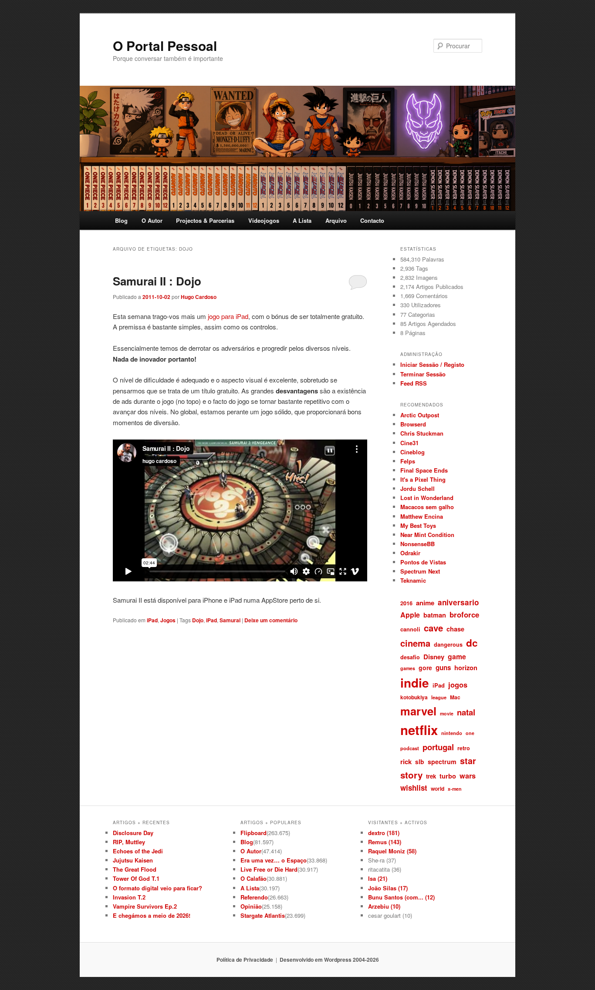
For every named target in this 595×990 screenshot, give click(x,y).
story (411, 775)
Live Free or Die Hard (269, 869)
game (457, 656)
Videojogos (263, 220)
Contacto (372, 220)
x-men (455, 788)
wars (468, 776)
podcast (409, 748)
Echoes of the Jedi (138, 851)
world (437, 788)
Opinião (251, 906)
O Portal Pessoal (165, 45)
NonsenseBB (417, 544)
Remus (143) (384, 842)
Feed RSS (413, 383)
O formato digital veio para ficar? (157, 888)
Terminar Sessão (423, 374)
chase (455, 628)
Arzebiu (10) (384, 906)
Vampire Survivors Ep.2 (145, 906)
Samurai (230, 620)
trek (431, 776)
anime (425, 602)
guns (443, 667)
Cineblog (412, 452)
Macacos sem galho (427, 507)
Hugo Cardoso (198, 297)
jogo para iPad (227, 316)
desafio (410, 657)
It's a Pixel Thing (423, 479)
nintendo (451, 732)
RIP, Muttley (129, 842)
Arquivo (336, 220)
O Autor (152, 220)
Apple (410, 615)
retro (463, 748)
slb (419, 761)
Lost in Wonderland (426, 497)
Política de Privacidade (244, 959)
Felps (407, 461)
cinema (415, 643)
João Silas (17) (388, 888)
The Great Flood (134, 869)
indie (414, 682)
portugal (438, 747)
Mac (455, 697)
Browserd (413, 424)
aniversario (458, 602)
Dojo (197, 620)
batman (434, 615)
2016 (406, 603)
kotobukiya (414, 697)
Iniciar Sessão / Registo (432, 364)
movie (446, 713)
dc (472, 643)
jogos (457, 684)
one (470, 733)
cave (433, 627)
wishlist (413, 787)
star (468, 761)
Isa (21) (377, 878)
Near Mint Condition (427, 534)
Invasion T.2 (129, 897)
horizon (465, 667)
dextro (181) (383, 833)
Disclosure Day (133, 833)
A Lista (302, 220)
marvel (418, 711)
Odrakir (410, 553)
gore (425, 667)
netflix (419, 730)
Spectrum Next (420, 571)
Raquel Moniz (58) (392, 851)
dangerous (448, 644)
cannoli (410, 629)
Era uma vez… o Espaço (273, 860)
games (407, 668)
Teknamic (413, 580)
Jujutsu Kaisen (133, 860)
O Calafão (253, 878)
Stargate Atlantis (262, 915)
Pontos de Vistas (423, 562)
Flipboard (253, 833)
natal (466, 712)
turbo (447, 776)
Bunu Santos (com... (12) (401, 897)
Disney (433, 656)
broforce (464, 614)
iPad (152, 620)
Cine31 (409, 443)
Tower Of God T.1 (136, 878)
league (438, 697)
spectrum (442, 761)
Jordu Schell (417, 488)
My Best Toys (418, 525)
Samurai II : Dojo (157, 281)
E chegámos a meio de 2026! (151, 915)
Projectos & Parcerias (205, 220)
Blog (121, 220)
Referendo (254, 897)
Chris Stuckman (421, 433)
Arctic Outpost (419, 415)
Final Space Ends (424, 470)
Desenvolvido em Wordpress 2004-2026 (329, 959)
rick (406, 761)
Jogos (168, 620)
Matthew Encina (421, 516)
